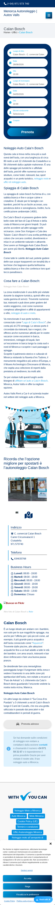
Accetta (27, 878)
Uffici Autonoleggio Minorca (27, 832)
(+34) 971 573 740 (18, 3)
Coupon (16, 121)
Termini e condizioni (27, 827)
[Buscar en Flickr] (14, 603)
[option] (27, 490)
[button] (50, 843)
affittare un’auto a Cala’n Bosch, (31, 380)
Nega (27, 886)
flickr (31, 611)
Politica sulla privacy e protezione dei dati (33, 901)
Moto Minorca (36, 816)
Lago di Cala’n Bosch (34, 322)
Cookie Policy (9, 901)
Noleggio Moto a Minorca (28, 810)
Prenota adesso (30, 724)
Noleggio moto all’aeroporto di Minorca (27, 839)
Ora (14, 71)
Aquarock (38, 643)
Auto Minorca (18, 816)
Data (15, 61)
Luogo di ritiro (18, 51)
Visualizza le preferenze (27, 894)
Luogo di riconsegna (21, 81)
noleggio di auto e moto (23, 313)
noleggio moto (41, 178)
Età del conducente (20, 111)
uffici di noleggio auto (15, 182)
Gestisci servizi (27, 870)
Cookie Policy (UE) (28, 821)
